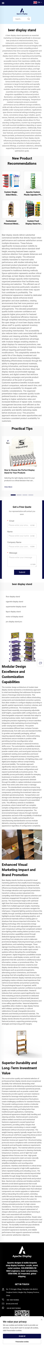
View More (8, 487)
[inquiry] (40, 663)
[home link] (22, 11)
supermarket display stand (16, 607)
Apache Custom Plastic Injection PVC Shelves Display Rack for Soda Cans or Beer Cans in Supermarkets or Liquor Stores (33, 193)
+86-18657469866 (12, 1300)
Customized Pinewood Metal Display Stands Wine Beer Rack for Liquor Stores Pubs (11, 222)
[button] (13, 494)
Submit (22, 572)
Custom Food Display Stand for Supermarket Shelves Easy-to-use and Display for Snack (33, 222)
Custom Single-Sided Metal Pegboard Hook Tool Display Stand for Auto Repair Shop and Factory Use (11, 193)
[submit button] (28, 19)
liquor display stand (13, 612)
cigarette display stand (14, 602)
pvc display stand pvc (14, 622)
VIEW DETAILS (11, 180)
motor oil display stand (14, 617)
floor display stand (13, 597)
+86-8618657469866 (13, 1308)
